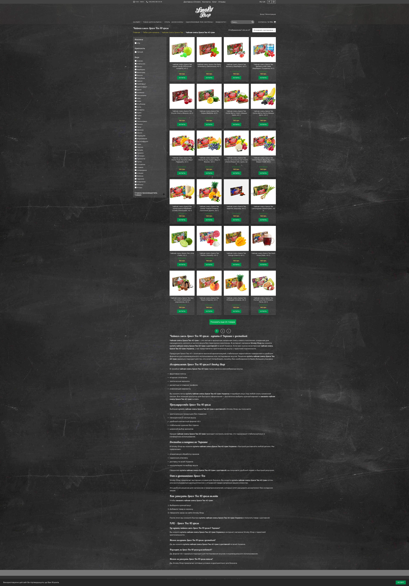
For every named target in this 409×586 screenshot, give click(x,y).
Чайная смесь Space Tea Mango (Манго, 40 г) (236, 254)
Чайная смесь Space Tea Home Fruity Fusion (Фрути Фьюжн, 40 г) (209, 160)
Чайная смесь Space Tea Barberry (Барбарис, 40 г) (236, 65)
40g (138, 43)
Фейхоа (140, 176)
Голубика (141, 78)
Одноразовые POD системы (199, 22)
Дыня (139, 90)
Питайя (140, 150)
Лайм (139, 116)
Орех (139, 144)
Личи (139, 127)
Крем (139, 113)
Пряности (141, 159)
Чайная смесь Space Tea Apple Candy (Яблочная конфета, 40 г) (182, 66)
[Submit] (253, 22)
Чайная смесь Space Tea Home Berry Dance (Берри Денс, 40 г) (263, 113)
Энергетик (141, 182)
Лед (138, 118)
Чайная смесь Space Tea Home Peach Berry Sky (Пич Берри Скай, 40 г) (263, 160)
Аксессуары (177, 22)
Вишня (140, 75)
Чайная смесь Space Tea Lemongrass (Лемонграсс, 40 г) (263, 208)
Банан (139, 67)
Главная (136, 32)
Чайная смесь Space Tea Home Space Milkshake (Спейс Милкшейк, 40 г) (182, 208)
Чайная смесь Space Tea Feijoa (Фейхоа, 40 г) (209, 112)
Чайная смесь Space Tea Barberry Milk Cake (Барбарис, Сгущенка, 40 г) (263, 66)
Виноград (141, 72)
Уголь (167, 22)
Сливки (140, 167)
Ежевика (140, 93)
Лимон (140, 124)
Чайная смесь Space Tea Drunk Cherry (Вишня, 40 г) (182, 112)
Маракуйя (141, 136)
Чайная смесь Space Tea (172, 32)
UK (264, 2)
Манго (139, 133)
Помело (140, 153)
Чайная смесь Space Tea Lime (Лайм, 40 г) (182, 254)
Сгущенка (141, 164)
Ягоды (139, 187)
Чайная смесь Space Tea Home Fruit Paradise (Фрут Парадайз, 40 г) (182, 160)
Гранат (139, 81)
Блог (214, 2)
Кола (139, 107)
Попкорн (140, 156)
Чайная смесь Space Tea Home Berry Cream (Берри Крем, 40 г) (236, 113)
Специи (140, 173)
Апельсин (141, 64)
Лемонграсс (142, 121)
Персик (140, 147)
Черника (140, 179)
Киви (139, 101)
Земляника (141, 95)
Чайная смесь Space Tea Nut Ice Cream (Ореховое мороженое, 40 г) (182, 300)
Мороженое (142, 139)
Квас (139, 98)
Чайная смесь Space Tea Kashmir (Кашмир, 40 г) (236, 207)
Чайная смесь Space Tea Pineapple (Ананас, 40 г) (236, 299)
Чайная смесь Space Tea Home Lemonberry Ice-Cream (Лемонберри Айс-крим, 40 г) (236, 161)
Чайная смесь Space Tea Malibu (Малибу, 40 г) (209, 254)
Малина (140, 130)
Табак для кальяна (152, 22)
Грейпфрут (141, 84)
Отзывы (221, 2)
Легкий (140, 52)
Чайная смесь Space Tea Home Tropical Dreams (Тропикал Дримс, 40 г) (209, 208)
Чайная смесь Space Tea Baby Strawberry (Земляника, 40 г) (209, 65)
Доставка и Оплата (192, 2)
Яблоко (140, 185)
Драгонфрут (142, 87)
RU (261, 2)
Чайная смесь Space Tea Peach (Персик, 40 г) (209, 299)
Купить (182, 78)
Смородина (142, 170)
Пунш (139, 162)
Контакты (206, 2)
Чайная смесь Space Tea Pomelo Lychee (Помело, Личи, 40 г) (263, 300)
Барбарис (141, 70)
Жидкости (221, 22)
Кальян (136, 22)
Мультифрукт (142, 141)
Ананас (140, 61)
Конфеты (140, 110)
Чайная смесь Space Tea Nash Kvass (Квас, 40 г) (263, 254)
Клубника (141, 104)
